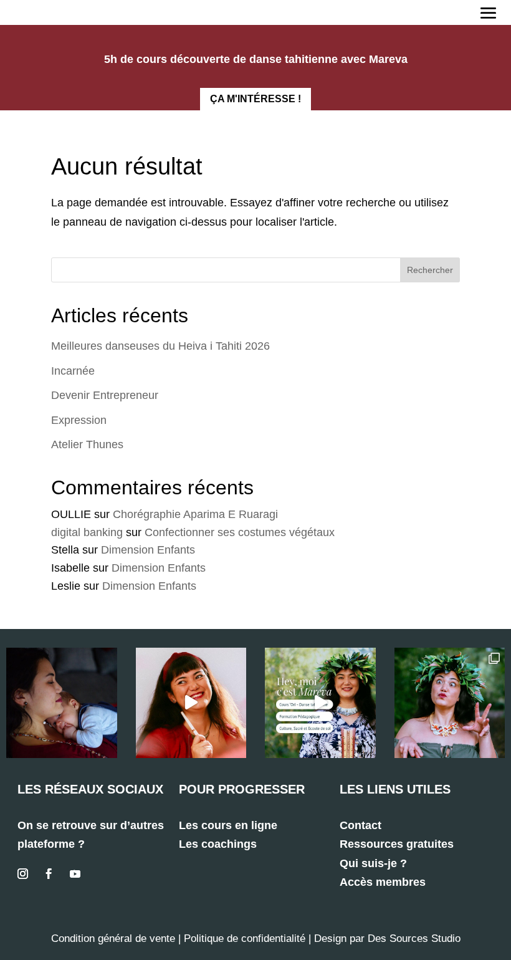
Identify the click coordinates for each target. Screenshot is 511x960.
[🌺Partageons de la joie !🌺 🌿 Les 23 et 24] (449, 703)
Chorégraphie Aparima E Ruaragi (195, 514)
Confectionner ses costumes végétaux (240, 532)
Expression (79, 420)
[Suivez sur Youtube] (74, 874)
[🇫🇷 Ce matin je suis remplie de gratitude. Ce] (61, 703)
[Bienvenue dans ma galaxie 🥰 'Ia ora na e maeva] (320, 703)
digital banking (87, 532)
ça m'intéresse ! (255, 99)
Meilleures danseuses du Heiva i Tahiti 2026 (160, 346)
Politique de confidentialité (244, 938)
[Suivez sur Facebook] (48, 874)
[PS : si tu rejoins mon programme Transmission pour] (191, 703)
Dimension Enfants (148, 550)
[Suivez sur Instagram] (22, 874)
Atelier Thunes (87, 444)
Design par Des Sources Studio (387, 938)
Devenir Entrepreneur (104, 395)
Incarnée (73, 371)
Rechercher (430, 270)
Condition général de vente (113, 938)
